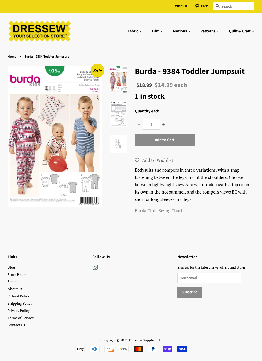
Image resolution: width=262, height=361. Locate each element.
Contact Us (16, 324)
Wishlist (181, 6)
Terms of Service (21, 317)
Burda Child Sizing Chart (158, 210)
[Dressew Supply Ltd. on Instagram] (95, 268)
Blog (11, 267)
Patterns (208, 31)
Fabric (133, 31)
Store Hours (17, 274)
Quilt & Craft (240, 31)
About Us (15, 288)
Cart (204, 6)
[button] (154, 160)
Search (13, 281)
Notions (180, 31)
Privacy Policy (19, 310)
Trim (155, 31)
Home (12, 56)
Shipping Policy (20, 303)
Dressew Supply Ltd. (145, 339)
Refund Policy (19, 296)
